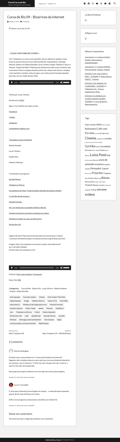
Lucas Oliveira (47, 288)
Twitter (12, 117)
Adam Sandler (90, 125)
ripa (86, 178)
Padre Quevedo (49, 312)
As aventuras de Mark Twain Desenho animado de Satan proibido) (35, 190)
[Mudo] (61, 82)
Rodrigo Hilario (93, 178)
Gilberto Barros (38, 301)
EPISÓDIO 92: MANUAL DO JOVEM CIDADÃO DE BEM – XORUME (95, 99)
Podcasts (42, 4)
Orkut (37, 312)
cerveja (102, 133)
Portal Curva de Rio (17, 2)
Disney (42, 297)
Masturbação (88, 160)
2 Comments (25, 21)
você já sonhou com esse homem (23, 323)
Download (37, 274)
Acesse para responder (27, 377)
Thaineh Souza (91, 185)
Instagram (13, 123)
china (107, 133)
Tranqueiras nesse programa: (20, 140)
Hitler (93, 150)
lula (108, 155)
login (28, 419)
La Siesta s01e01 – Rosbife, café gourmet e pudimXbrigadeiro (98, 60)
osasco (100, 164)
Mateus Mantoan (60, 288)
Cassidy (96, 133)
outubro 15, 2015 (14, 21)
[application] (40, 82)
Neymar (95, 160)
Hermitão (64, 301)
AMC (103, 125)
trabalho (102, 185)
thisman (13, 319)
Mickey (49, 308)
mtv (11, 312)
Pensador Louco (100, 168)
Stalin (97, 182)
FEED (22, 100)
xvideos (90, 194)
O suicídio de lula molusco (19, 196)
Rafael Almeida (22, 291)
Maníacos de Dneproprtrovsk (35, 304)
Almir (99, 124)
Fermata (88, 150)
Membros (51, 4)
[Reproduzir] (12, 82)
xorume (102, 189)
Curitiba (90, 146)
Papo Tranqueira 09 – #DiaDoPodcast (56, 333)
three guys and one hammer (30, 319)
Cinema (90, 138)
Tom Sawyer (49, 319)
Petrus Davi (88, 173)
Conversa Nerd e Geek (91, 142)
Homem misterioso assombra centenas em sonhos (29, 213)
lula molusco (15, 304)
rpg (100, 178)
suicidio (61, 316)
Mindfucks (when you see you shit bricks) (25, 219)
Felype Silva (36, 288)
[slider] (66, 82)
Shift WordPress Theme (53, 440)
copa (100, 142)
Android (107, 125)
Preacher (97, 172)
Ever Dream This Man (56, 297)
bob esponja (15, 297)
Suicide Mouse (15, 179)
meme (40, 308)
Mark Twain (30, 308)
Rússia (105, 177)
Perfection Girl (15, 224)
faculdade (105, 146)
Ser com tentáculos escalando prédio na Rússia (27, 207)
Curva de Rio (26, 288)
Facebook (13, 111)
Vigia (59, 319)
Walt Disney (44, 323)
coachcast (100, 139)
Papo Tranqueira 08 (16, 333)
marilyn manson (16, 308)
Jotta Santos (89, 57)
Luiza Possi (98, 155)
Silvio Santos (90, 182)
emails (98, 147)
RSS (19, 280)
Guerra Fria (52, 301)
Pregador (107, 173)
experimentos (15, 301)
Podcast (13, 291)
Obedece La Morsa (16, 185)
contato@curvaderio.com (19, 128)
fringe (26, 301)
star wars (102, 182)
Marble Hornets (15, 202)
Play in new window (24, 274)
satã (26, 316)
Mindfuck (60, 308)
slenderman (36, 316)
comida (107, 138)
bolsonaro (90, 128)
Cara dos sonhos (29, 297)
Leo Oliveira (100, 150)
